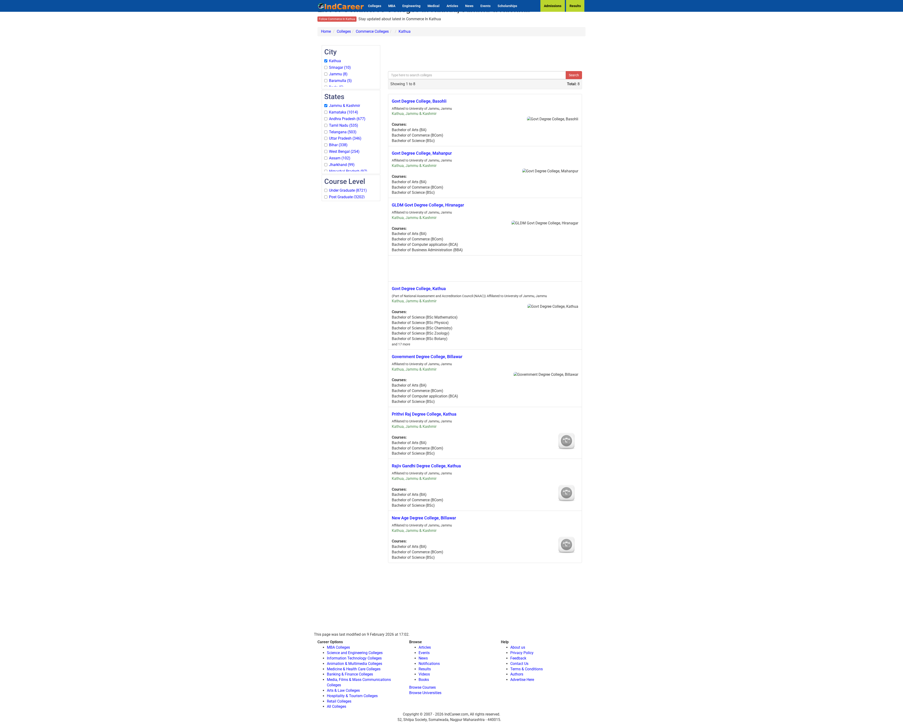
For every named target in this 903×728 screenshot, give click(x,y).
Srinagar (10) (340, 67)
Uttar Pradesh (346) (345, 138)
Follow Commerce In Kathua (337, 19)
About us (517, 647)
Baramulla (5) (340, 80)
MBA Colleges (338, 647)
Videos (424, 674)
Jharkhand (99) (342, 164)
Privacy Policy (522, 653)
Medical (434, 6)
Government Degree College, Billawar (427, 356)
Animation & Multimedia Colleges (354, 663)
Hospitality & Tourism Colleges (352, 696)
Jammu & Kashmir (344, 105)
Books (424, 679)
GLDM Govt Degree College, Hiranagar (428, 204)
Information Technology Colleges (354, 658)
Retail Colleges (339, 701)
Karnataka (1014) (343, 112)
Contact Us (519, 663)
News (469, 6)
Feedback (518, 658)
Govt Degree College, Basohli (419, 101)
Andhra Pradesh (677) (347, 119)
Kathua (405, 31)
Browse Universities (425, 693)
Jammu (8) (338, 74)
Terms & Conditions (526, 669)
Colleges (374, 6)
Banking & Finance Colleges (350, 674)
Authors (516, 674)
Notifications (429, 663)
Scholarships (507, 6)
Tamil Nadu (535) (343, 125)
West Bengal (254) (344, 151)
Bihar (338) (338, 145)
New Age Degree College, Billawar (424, 517)
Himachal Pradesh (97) (348, 171)
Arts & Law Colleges (343, 690)
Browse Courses (422, 687)
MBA (391, 6)
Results (575, 6)
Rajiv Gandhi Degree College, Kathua (426, 465)
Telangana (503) (342, 132)
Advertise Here (522, 679)
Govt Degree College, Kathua (419, 288)
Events (485, 6)
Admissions (552, 6)
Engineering (411, 6)
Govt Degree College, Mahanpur (422, 153)
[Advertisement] (351, 272)
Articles (452, 6)
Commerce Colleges (372, 31)
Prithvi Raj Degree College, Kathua (424, 414)
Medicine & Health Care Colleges (353, 669)
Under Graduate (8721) (348, 190)
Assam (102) (339, 158)
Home (326, 31)
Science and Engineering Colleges (355, 653)
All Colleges (336, 706)
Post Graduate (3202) (347, 197)
